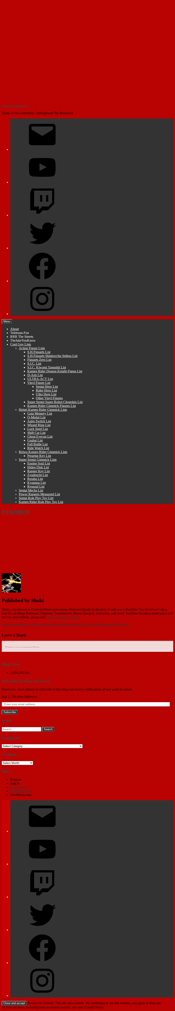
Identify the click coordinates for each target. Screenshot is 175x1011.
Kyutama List (36, 482)
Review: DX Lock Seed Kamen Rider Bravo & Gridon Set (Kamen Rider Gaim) (65, 624)
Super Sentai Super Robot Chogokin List (55, 402)
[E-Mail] (42, 149)
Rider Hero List (46, 390)
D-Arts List (35, 375)
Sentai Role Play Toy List (36, 498)
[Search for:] (21, 729)
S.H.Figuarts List (38, 352)
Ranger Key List (38, 471)
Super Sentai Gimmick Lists (38, 459)
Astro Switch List (39, 421)
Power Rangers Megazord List (39, 494)
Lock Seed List (37, 429)
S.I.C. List (34, 363)
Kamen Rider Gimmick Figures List (51, 406)
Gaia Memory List (39, 413)
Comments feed (20, 791)
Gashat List (35, 440)
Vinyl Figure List (38, 383)
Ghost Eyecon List (39, 436)
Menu (6, 321)
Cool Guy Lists (20, 344)
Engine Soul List (38, 463)
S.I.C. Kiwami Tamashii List (46, 367)
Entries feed (18, 787)
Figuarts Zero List (39, 359)
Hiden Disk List (38, 467)
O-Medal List (36, 417)
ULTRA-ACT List (40, 379)
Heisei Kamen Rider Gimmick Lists (43, 409)
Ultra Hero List (46, 394)
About (14, 329)
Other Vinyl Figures (49, 398)
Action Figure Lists (32, 348)
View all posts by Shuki (63, 617)
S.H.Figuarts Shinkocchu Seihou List (52, 356)
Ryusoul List (35, 486)
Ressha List (35, 479)
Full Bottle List (37, 444)
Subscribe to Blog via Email (26, 681)
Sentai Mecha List (31, 490)
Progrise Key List (39, 456)
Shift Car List (36, 433)
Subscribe (9, 712)
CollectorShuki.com (15, 106)
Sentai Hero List (47, 386)
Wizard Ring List (38, 425)
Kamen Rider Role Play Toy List (41, 502)
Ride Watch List (38, 448)
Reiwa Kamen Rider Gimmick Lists (43, 452)
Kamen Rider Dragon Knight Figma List (54, 371)
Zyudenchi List (37, 475)
